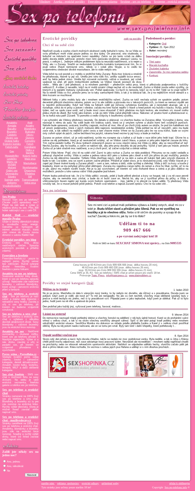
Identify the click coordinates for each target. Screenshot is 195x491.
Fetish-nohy (11, 147)
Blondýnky (30, 129)
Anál (29, 122)
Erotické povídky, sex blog (19, 239)
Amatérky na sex (13, 331)
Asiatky (30, 125)
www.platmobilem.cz (140, 275)
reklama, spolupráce (68, 483)
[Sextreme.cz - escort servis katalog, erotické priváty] (20, 94)
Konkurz (153, 75)
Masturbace (29, 163)
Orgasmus (30, 170)
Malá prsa (30, 159)
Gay (12, 151)
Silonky (12, 176)
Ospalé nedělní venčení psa (60, 335)
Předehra (30, 173)
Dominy (30, 138)
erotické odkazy (90, 483)
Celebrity (12, 135)
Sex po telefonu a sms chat (19, 314)
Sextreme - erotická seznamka (172, 1)
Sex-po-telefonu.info (176, 487)
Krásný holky (30, 156)
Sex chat (20, 68)
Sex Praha (9, 196)
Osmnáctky (12, 173)
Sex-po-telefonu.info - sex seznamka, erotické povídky (66, 15)
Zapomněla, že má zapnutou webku (168, 72)
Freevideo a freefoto (15, 255)
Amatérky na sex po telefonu (19, 273)
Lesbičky (12, 159)
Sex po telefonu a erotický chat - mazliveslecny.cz (20, 418)
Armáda (12, 125)
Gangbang (30, 147)
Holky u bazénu (30, 151)
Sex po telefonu (20, 39)
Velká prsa (30, 183)
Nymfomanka (30, 167)
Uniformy (12, 183)
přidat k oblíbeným (179, 483)
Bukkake (30, 132)
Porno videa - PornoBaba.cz (19, 354)
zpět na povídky (132, 38)
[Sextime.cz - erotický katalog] (20, 87)
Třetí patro (155, 62)
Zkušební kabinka (159, 68)
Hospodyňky (12, 156)
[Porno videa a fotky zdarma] (20, 110)
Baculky (11, 129)
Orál (164, 43)
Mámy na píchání (12, 163)
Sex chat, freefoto (13, 374)
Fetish (29, 144)
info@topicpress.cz (116, 275)
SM (30, 176)
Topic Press (98, 275)
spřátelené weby (110, 483)
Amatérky (11, 122)
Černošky (30, 141)
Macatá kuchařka (158, 65)
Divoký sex (12, 138)
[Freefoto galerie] (20, 117)
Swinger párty (11, 180)
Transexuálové (30, 180)
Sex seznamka (20, 49)
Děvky (30, 135)
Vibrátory (44, 1)
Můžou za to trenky (55, 289)
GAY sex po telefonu (20, 78)
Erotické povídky (20, 59)
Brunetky (12, 132)
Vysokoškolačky (12, 186)
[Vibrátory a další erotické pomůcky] (20, 102)
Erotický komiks (12, 144)
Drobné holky (12, 141)
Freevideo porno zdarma (102, 1)
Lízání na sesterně (54, 314)
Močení (12, 167)
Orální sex (12, 170)
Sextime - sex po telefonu (135, 1)
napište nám (47, 483)
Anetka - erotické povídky (69, 1)
